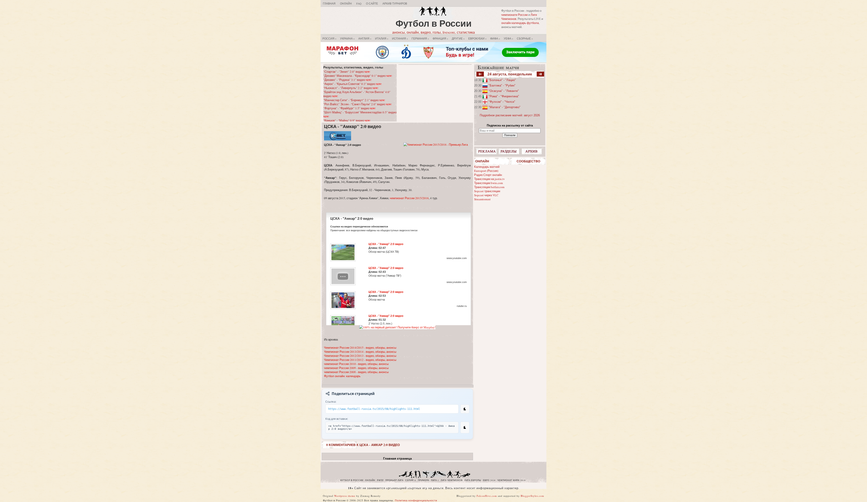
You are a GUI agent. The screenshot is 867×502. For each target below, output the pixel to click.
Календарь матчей (486, 167)
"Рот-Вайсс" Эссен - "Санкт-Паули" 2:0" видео (357, 104)
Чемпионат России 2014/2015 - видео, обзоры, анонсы (360, 348)
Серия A (410, 480)
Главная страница (397, 458)
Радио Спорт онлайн (488, 175)
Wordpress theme (344, 495)
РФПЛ (380, 480)
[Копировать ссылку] (464, 408)
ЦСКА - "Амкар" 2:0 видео (352, 126)
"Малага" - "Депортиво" (504, 107)
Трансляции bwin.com (488, 183)
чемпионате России (514, 15)
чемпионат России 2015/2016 (409, 198)
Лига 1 (435, 480)
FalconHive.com (487, 495)
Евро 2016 (489, 480)
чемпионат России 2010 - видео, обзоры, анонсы (356, 364)
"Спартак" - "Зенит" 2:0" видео (346, 72)
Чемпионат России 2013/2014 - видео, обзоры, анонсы (360, 352)
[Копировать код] (464, 427)
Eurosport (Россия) (486, 171)
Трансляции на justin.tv (489, 179)
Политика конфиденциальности (416, 500)
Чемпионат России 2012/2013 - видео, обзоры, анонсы (360, 356)
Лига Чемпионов (452, 480)
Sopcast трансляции (487, 191)
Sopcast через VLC (486, 195)
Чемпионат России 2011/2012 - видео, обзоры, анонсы (360, 360)
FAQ (358, 3)
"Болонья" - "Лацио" (502, 80)
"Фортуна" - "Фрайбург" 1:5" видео (349, 108)
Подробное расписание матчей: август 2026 (510, 115)
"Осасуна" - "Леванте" (504, 91)
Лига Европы (472, 480)
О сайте (372, 3)
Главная (329, 3)
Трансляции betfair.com (489, 187)
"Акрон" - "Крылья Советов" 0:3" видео (352, 84)
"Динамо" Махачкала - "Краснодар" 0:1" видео (357, 76)
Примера (423, 480)
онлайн (370, 480)
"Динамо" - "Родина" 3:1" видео (347, 80)
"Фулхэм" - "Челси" (502, 101)
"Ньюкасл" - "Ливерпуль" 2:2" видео (350, 88)
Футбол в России (434, 23)
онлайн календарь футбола (520, 23)
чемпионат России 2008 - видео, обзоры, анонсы (356, 372)
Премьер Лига (394, 480)
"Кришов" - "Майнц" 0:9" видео (346, 120)
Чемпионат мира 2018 (511, 480)
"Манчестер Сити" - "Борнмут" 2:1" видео (354, 100)
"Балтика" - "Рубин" (502, 85)
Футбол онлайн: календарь (342, 376)
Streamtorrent (482, 199)
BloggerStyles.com (532, 495)
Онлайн (346, 3)
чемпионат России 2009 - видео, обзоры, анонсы (356, 368)
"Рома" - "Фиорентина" (504, 96)
